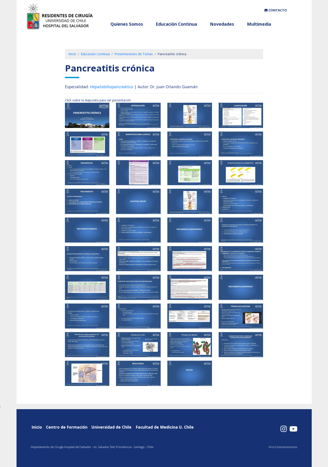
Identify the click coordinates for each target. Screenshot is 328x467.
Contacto (277, 10)
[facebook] (293, 428)
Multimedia (259, 24)
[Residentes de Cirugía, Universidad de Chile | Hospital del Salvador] (62, 17)
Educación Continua (177, 24)
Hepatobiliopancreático (111, 86)
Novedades (222, 24)
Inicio (72, 54)
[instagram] (283, 428)
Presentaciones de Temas (133, 54)
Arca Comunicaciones (283, 447)
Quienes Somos (127, 24)
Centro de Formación (66, 427)
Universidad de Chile (111, 427)
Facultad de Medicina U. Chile (165, 427)
